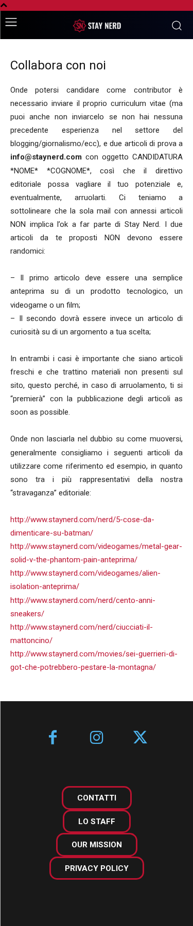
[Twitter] (140, 738)
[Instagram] (96, 738)
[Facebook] (52, 738)
